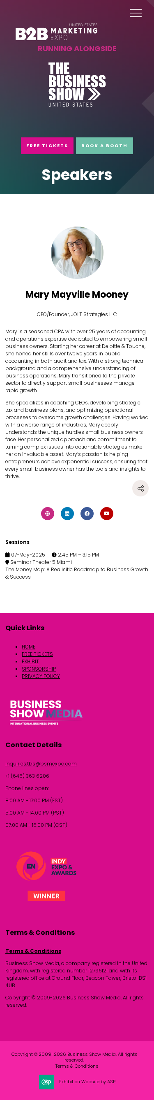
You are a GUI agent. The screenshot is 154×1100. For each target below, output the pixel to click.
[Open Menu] (136, 12)
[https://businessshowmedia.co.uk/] (46, 726)
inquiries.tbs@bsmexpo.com (41, 763)
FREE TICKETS (47, 145)
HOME (28, 646)
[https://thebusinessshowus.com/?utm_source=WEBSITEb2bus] (77, 105)
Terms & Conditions (33, 950)
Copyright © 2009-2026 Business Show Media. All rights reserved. (74, 1057)
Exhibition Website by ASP (87, 1082)
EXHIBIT (30, 661)
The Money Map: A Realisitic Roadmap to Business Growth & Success (76, 573)
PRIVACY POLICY (41, 676)
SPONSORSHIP (39, 668)
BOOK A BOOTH (104, 145)
